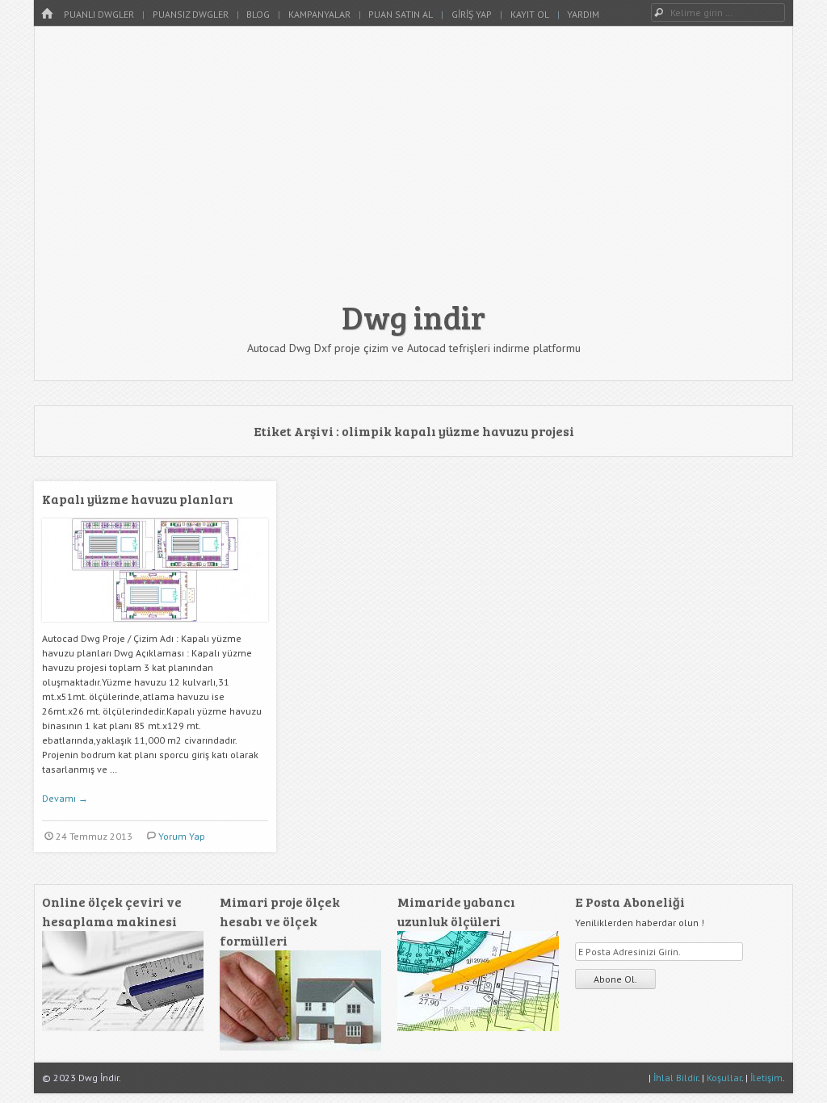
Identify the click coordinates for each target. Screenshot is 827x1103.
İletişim (766, 1078)
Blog (258, 14)
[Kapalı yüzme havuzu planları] (155, 628)
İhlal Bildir (675, 1078)
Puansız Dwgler (191, 14)
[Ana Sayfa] (47, 14)
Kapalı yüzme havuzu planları (137, 498)
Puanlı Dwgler (99, 14)
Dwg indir (413, 316)
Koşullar (724, 1078)
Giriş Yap (471, 14)
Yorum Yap (181, 836)
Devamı (65, 798)
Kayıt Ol (529, 14)
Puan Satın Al (400, 14)
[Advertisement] (413, 171)
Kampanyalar (319, 14)
